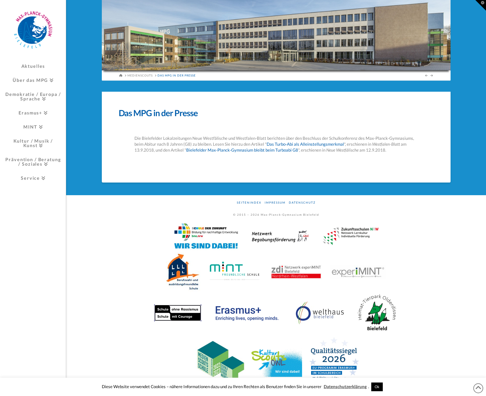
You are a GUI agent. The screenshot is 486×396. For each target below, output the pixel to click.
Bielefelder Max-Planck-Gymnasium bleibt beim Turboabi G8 (242, 149)
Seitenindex (249, 202)
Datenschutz (302, 202)
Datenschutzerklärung (345, 386)
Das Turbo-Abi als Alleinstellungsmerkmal (305, 144)
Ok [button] (377, 386)
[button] (480, 5)
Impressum (275, 202)
